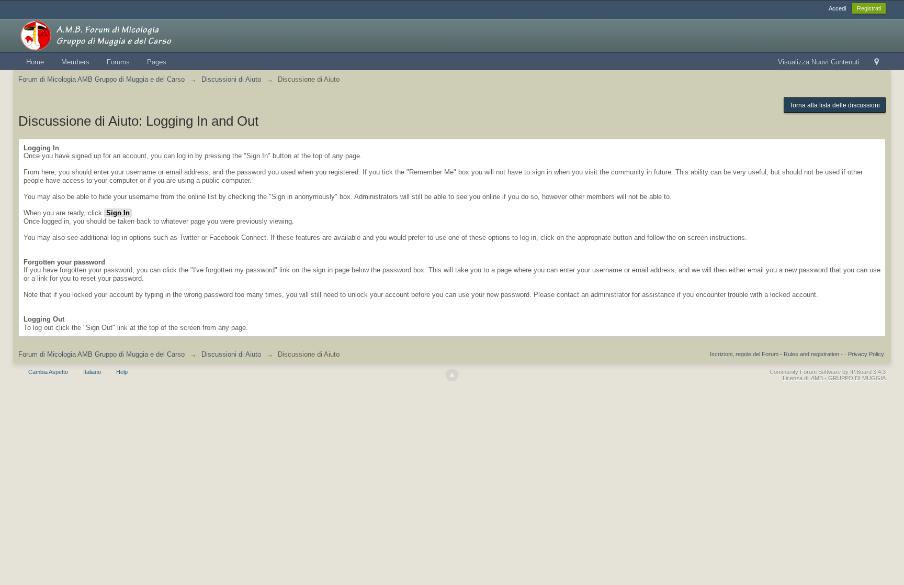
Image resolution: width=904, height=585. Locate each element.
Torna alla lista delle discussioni (834, 105)
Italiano (92, 372)
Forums (118, 62)
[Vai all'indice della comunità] (112, 35)
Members (75, 62)
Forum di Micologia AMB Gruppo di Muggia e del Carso (101, 354)
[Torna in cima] (452, 375)
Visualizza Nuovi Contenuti (819, 62)
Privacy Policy (866, 354)
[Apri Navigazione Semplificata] (876, 62)
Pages (156, 62)
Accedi (837, 8)
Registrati (869, 8)
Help (122, 372)
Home (35, 62)
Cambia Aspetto (48, 372)
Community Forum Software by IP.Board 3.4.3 (828, 372)
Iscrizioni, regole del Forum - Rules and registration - (776, 354)
